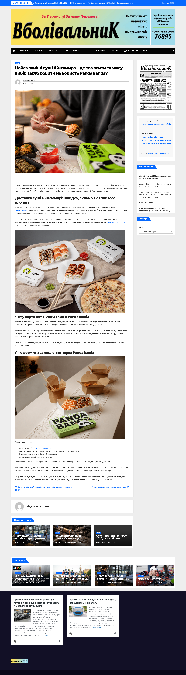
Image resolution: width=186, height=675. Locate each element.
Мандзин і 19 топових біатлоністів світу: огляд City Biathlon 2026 (71, 578)
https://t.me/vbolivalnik (158, 153)
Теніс (66, 51)
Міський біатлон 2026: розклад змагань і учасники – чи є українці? (31, 578)
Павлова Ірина (31, 80)
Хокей (76, 51)
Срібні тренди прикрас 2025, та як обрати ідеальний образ (111, 538)
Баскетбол (53, 51)
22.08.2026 (62, 582)
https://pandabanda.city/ (42, 448)
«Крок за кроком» (146, 203)
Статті (87, 51)
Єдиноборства (130, 51)
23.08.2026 (21, 582)
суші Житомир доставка (115, 222)
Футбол (24, 51)
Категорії (142, 227)
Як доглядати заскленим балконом (109, 487)
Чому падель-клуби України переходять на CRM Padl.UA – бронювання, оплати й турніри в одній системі (155, 194)
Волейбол (100, 51)
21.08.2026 (103, 582)
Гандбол (114, 51)
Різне (145, 51)
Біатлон (38, 51)
